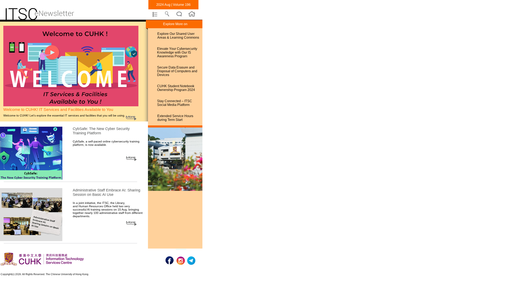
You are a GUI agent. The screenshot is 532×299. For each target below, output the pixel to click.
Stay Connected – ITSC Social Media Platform (174, 103)
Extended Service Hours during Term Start (175, 117)
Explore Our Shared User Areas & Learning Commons (178, 35)
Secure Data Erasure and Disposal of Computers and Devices (177, 71)
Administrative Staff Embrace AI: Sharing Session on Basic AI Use (106, 192)
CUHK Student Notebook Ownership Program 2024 (176, 88)
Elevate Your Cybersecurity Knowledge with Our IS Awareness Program (177, 52)
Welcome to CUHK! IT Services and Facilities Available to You (58, 109)
